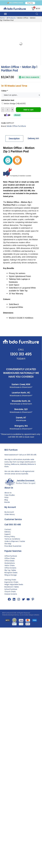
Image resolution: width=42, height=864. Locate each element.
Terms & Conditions (12, 539)
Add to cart (28, 110)
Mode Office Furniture (16, 126)
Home (2, 18)
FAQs (6, 497)
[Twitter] (23, 599)
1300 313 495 (21, 354)
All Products (11, 18)
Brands (7, 502)
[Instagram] (18, 599)
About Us (7, 493)
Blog (6, 500)
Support (7, 534)
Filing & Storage (10, 575)
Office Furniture (10, 556)
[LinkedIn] (14, 599)
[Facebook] (9, 599)
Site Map (7, 544)
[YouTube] (28, 599)
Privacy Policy (9, 536)
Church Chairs (10, 591)
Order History (9, 514)
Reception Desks (10, 572)
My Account (9, 512)
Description (14, 138)
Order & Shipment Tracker (14, 541)
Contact (7, 529)
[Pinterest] (32, 599)
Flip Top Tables (10, 570)
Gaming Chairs (10, 580)
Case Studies (9, 495)
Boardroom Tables (11, 587)
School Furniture (10, 589)
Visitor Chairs (9, 565)
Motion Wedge (15, 103)
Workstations (9, 563)
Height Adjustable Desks (13, 584)
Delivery (7, 532)
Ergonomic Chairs (11, 582)
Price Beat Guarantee (12, 546)
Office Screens (10, 568)
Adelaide (23, 464)
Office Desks (9, 561)
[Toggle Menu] (5, 14)
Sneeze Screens (10, 594)
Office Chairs (9, 558)
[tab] (14, 138)
